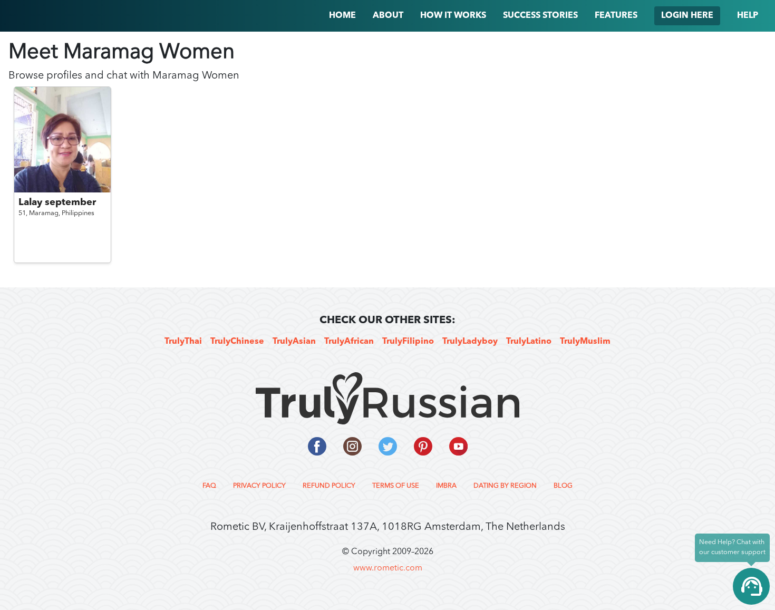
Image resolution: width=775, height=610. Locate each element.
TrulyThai (183, 341)
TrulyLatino (528, 341)
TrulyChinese (237, 341)
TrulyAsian (294, 341)
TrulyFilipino (408, 341)
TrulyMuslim (585, 341)
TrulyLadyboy (470, 341)
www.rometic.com (387, 568)
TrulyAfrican (349, 341)
